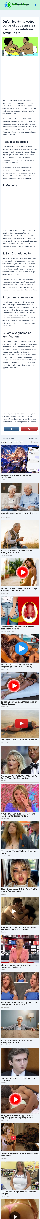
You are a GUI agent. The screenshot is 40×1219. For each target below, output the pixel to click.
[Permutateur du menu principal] (35, 5)
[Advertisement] (20, 78)
